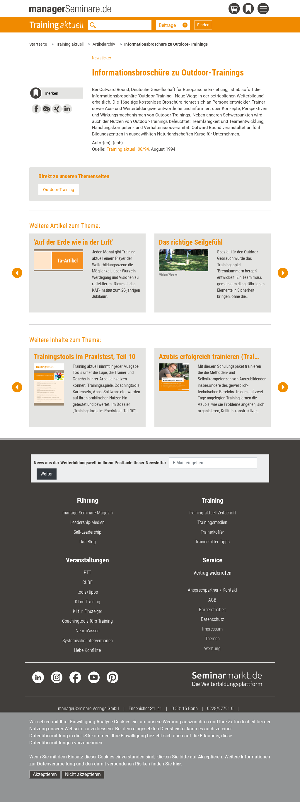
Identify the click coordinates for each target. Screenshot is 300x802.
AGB (212, 600)
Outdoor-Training (58, 189)
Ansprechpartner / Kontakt (212, 590)
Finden (203, 25)
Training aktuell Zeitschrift (212, 513)
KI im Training (87, 601)
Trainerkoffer (212, 532)
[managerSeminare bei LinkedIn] (38, 677)
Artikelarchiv (104, 44)
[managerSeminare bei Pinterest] (112, 677)
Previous (17, 273)
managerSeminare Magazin (87, 513)
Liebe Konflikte (87, 650)
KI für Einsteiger (87, 611)
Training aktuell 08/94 (128, 149)
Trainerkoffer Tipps (212, 542)
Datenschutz (212, 619)
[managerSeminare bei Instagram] (56, 677)
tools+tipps (87, 592)
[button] (56, 94)
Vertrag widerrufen (212, 573)
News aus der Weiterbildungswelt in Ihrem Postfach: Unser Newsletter (100, 463)
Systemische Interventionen (87, 640)
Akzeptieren (45, 774)
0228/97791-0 (220, 708)
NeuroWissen (88, 630)
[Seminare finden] (227, 679)
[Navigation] (264, 9)
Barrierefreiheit (212, 609)
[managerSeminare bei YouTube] (94, 677)
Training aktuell (69, 44)
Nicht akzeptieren (83, 774)
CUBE (87, 582)
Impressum (212, 629)
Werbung (212, 648)
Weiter (46, 474)
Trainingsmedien (212, 522)
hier (177, 764)
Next (282, 273)
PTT (87, 572)
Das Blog (87, 542)
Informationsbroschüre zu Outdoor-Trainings (166, 44)
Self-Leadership (87, 532)
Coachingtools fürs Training (87, 621)
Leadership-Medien (87, 522)
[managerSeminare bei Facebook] (75, 677)
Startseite (38, 44)
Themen (212, 638)
